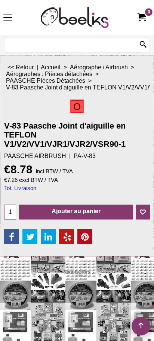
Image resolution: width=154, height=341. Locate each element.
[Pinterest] (84, 236)
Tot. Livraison (20, 188)
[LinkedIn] (48, 236)
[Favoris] (143, 212)
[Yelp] (66, 236)
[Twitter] (29, 236)
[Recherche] (143, 45)
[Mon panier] (141, 17)
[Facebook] (11, 236)
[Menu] (7, 18)
